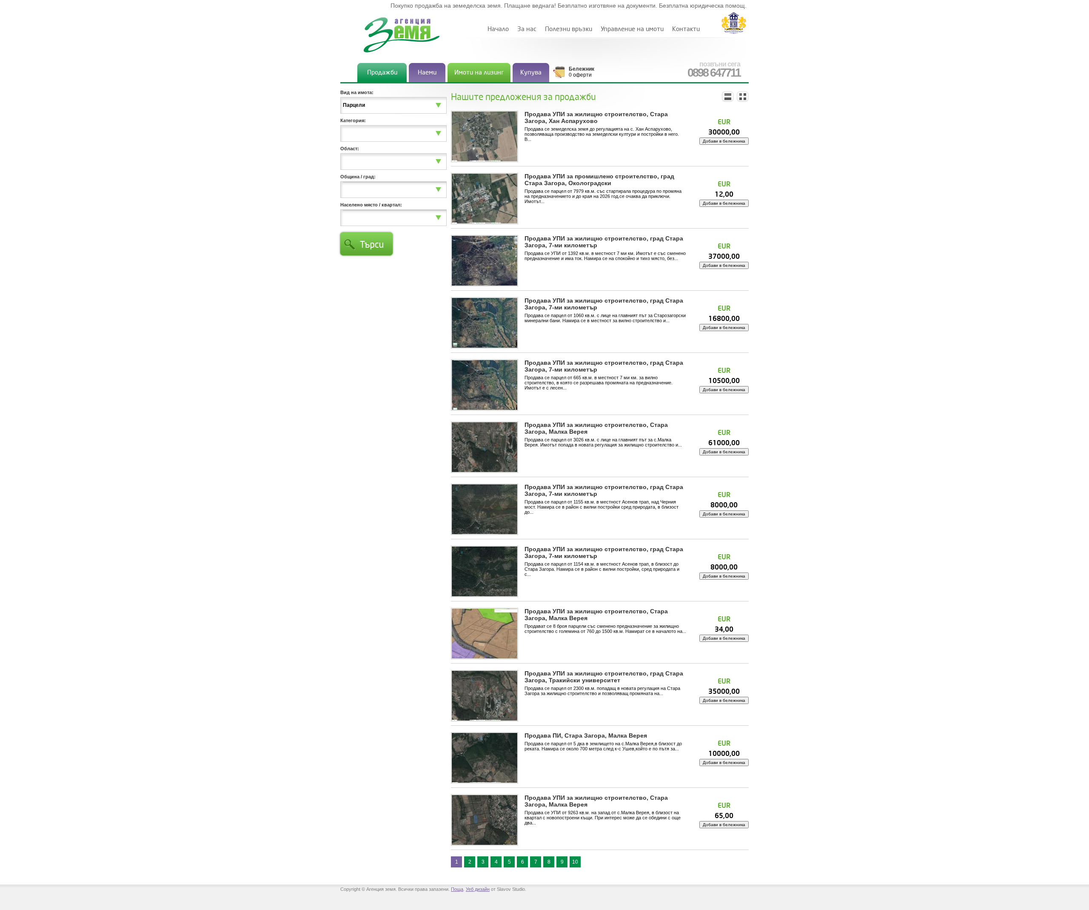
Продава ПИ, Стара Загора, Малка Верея (586, 735)
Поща (457, 889)
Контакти (686, 29)
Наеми (427, 72)
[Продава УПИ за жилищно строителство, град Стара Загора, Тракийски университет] (484, 695)
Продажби (382, 72)
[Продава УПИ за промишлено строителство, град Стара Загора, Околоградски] (484, 198)
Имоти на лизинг (479, 72)
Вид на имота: (356, 92)
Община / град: (358, 176)
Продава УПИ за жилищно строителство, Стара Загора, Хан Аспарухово (596, 117)
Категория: (353, 120)
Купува (531, 72)
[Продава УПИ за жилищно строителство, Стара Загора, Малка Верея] (484, 447)
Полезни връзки (568, 29)
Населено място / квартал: (371, 204)
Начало (498, 29)
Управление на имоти (632, 29)
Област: (349, 148)
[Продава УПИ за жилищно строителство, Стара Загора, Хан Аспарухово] (484, 136)
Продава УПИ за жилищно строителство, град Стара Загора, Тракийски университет (604, 677)
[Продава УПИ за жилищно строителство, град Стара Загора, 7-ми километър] (484, 260)
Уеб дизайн (478, 889)
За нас (526, 29)
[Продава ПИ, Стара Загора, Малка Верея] (484, 758)
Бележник (581, 69)
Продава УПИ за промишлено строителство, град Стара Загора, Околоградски (599, 179)
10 (575, 862)
